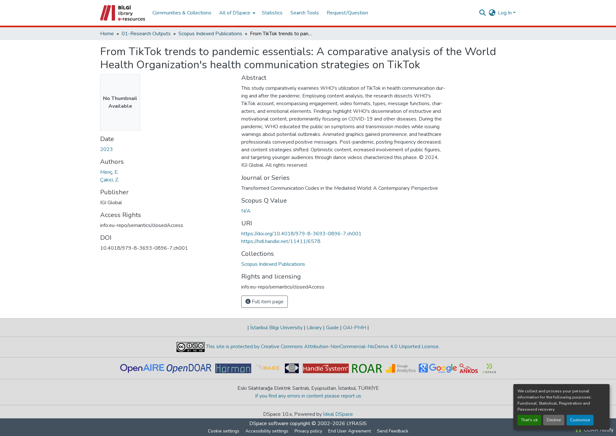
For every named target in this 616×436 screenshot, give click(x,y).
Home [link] (107, 33)
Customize (580, 420)
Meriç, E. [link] (109, 172)
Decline (554, 420)
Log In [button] (505, 12)
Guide (332, 327)
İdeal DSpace (338, 414)
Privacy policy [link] (308, 431)
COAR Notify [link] (598, 429)
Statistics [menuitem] (272, 12)
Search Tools (304, 12)
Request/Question (347, 12)
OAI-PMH (354, 327)
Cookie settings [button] (223, 431)
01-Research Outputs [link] (146, 33)
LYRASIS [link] (356, 423)
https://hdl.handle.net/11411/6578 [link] (281, 241)
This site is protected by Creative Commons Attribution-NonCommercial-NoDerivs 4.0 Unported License (322, 346)
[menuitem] (236, 13)
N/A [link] (246, 210)
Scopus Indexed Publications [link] (210, 33)
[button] (123, 13)
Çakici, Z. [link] (109, 179)
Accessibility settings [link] (266, 431)
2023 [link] (106, 149)
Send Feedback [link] (392, 431)
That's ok (529, 420)
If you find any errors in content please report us (308, 395)
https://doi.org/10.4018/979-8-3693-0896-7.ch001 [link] (301, 233)
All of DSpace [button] (234, 12)
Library (314, 327)
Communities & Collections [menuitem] (181, 12)
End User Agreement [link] (349, 431)
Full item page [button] (267, 301)
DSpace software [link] (268, 423)
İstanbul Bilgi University (276, 327)
